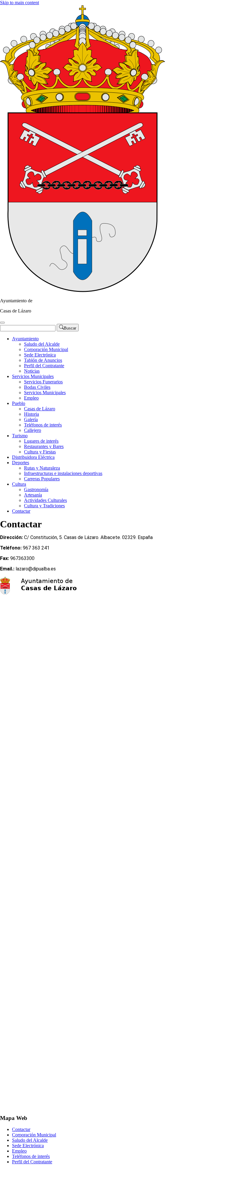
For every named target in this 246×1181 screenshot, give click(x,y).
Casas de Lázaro (39, 408)
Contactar (21, 511)
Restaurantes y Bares (44, 446)
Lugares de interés (41, 441)
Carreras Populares (42, 478)
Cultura (19, 484)
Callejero (32, 430)
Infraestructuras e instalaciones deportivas (63, 473)
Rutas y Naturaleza (42, 467)
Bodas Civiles (37, 387)
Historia (31, 414)
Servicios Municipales (33, 376)
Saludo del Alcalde (42, 344)
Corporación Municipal (46, 349)
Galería (31, 419)
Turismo (20, 435)
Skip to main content (19, 2)
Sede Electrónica (40, 354)
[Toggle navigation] (2, 323)
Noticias (32, 371)
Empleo (31, 397)
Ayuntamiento (25, 338)
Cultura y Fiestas (40, 451)
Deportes (20, 462)
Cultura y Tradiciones (44, 505)
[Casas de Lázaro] (82, 290)
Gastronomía (36, 489)
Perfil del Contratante (44, 365)
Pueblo (18, 403)
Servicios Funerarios (43, 381)
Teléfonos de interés (43, 424)
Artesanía (33, 494)
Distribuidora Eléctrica (33, 457)
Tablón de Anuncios (43, 360)
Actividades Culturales (45, 500)
